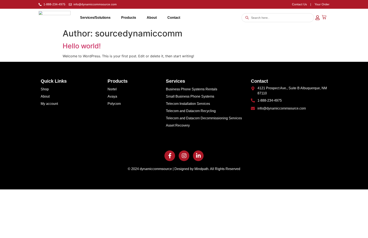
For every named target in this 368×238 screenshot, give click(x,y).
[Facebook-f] (169, 155)
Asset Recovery (178, 125)
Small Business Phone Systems (190, 96)
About (152, 17)
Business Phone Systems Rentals (191, 89)
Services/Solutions (95, 17)
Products (128, 17)
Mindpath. (201, 169)
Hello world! (82, 46)
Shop (45, 89)
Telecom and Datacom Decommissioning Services (204, 118)
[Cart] (324, 17)
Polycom (114, 103)
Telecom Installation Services (188, 103)
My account (49, 103)
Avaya (112, 96)
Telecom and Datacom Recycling (191, 111)
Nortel (112, 89)
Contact (173, 17)
